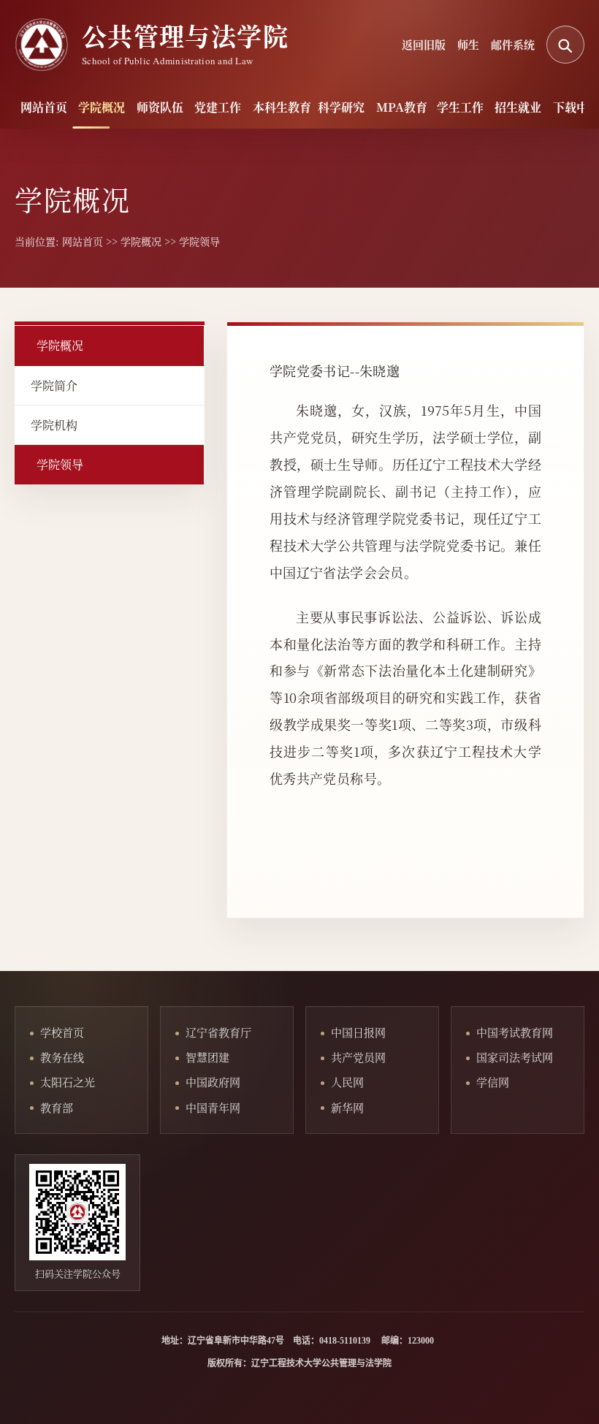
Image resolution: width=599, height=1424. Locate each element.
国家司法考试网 (514, 1057)
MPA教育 (393, 107)
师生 (468, 44)
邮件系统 (513, 44)
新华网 (347, 1107)
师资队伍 (152, 107)
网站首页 (36, 107)
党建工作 (210, 107)
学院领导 (199, 241)
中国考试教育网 (514, 1032)
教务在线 (62, 1057)
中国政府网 (213, 1081)
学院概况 (94, 107)
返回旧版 (424, 44)
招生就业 (510, 107)
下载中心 (568, 107)
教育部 (56, 1107)
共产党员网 (358, 1057)
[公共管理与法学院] (42, 45)
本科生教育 (272, 107)
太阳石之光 (67, 1081)
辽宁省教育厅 (218, 1032)
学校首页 (62, 1032)
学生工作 (452, 107)
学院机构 (54, 424)
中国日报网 (358, 1032)
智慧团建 (207, 1057)
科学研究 (333, 107)
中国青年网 (213, 1107)
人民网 (347, 1081)
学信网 (492, 1081)
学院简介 (54, 385)
